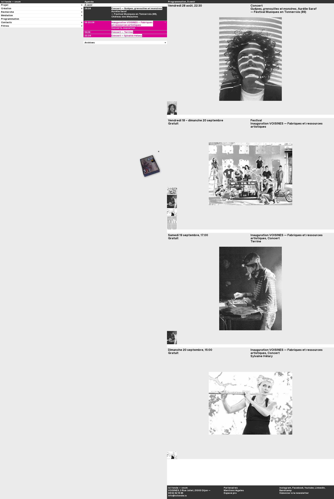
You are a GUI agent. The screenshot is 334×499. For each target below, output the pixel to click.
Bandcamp (285, 490)
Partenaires (231, 487)
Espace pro (230, 493)
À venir (191, 1)
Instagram (285, 487)
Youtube (309, 487)
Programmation (177, 1)
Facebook (297, 487)
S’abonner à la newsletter (294, 493)
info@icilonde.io (177, 495)
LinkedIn (320, 487)
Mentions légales (234, 490)
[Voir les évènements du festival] (165, 24)
